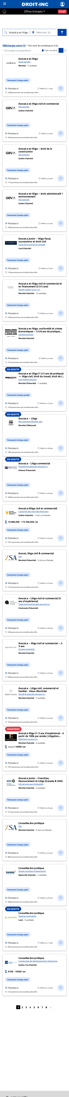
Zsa (20, 556)
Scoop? (62, 11)
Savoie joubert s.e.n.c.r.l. (29, 289)
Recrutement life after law (30, 421)
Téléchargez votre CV (14, 45)
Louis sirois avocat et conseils (31, 244)
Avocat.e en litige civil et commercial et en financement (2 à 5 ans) (40, 285)
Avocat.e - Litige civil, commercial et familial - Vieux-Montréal (38, 689)
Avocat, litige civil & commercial (36, 553)
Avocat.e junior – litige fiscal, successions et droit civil (34, 240)
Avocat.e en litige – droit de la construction (35, 150)
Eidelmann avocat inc (28, 739)
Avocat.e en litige (28, 59)
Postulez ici (13, 88)
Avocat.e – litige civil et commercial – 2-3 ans (40, 644)
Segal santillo (24, 61)
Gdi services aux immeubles (30, 784)
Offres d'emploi (33, 11)
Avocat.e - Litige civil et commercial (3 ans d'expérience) (39, 599)
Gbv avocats (23, 106)
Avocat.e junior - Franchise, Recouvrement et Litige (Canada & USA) (40, 779)
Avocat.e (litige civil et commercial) (37, 508)
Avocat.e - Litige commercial (34, 463)
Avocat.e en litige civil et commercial (38, 104)
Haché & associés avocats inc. (31, 694)
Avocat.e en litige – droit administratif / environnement (40, 195)
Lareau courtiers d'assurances (32, 871)
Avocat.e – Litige (27, 418)
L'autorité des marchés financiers (33, 511)
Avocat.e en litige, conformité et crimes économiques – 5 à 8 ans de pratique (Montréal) (40, 331)
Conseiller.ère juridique (31, 823)
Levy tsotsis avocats (27, 379)
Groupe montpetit (26, 649)
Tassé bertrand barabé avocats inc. (34, 604)
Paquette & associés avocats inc (33, 466)
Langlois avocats (25, 334)
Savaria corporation (27, 916)
